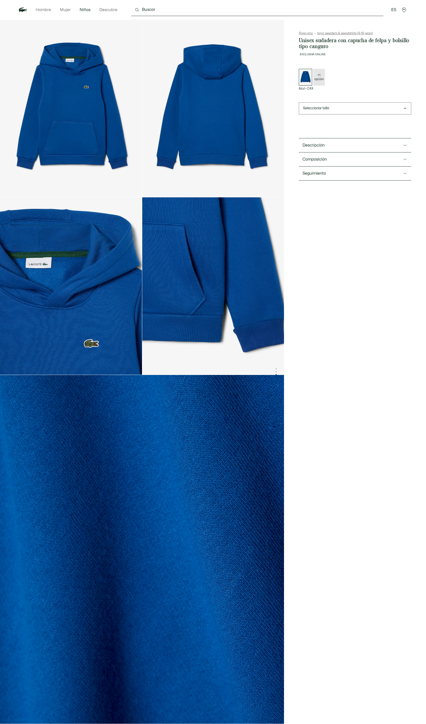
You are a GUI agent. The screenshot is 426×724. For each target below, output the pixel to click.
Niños (85, 10)
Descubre (108, 10)
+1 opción (319, 77)
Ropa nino (306, 33)
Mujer (65, 10)
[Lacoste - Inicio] (23, 10)
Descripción (313, 145)
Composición (314, 159)
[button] (404, 10)
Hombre (43, 10)
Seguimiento (314, 173)
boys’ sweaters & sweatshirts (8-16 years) (345, 33)
